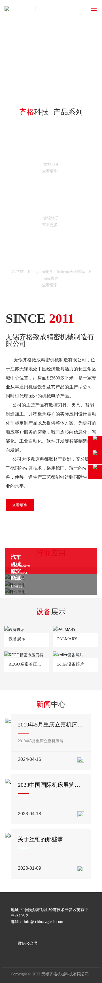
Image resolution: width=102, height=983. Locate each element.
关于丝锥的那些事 (40, 839)
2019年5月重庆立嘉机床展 (40, 741)
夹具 (51, 208)
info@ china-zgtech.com (43, 922)
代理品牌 (51, 262)
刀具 (51, 155)
